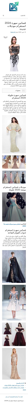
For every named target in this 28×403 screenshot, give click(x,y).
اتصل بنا (21, 396)
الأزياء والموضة (20, 383)
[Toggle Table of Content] (22, 90)
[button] (3, 15)
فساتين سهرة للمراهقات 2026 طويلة (14, 385)
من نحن (7, 396)
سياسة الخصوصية (14, 396)
